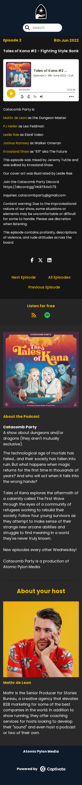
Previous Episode (44, 287)
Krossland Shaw (16, 151)
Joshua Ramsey (16, 143)
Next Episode (24, 277)
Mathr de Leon (15, 117)
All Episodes (59, 277)
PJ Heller (10, 126)
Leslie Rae (11, 134)
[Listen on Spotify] (47, 315)
